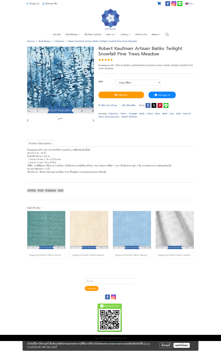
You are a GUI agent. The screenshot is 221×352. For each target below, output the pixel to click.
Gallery (124, 34)
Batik (142, 113)
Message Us (164, 95)
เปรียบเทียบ (130, 105)
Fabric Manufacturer (109, 116)
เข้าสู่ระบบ (34, 3)
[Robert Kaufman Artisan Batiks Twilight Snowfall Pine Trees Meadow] (60, 80)
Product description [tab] (40, 143)
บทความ (110, 34)
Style (178, 113)
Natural (187, 113)
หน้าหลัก (57, 34)
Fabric (123, 113)
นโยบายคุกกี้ (51, 346)
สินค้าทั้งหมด (72, 34)
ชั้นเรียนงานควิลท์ (92, 34)
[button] (167, 34)
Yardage (133, 113)
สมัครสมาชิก (50, 3)
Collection (113, 113)
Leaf (171, 113)
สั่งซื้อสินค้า (122, 95)
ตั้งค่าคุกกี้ (165, 345)
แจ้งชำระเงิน (141, 34)
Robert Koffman (129, 116)
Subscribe (92, 288)
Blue (158, 113)
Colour (150, 113)
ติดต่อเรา (156, 34)
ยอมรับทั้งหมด (181, 345)
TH (190, 3)
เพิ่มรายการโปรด (109, 105)
